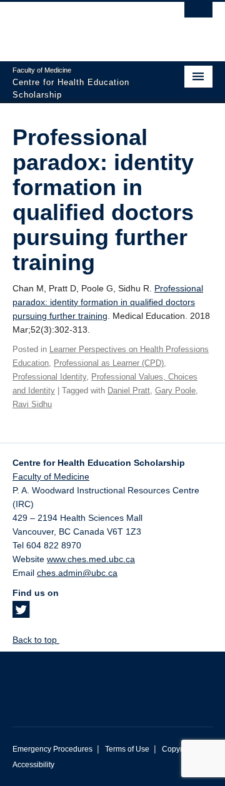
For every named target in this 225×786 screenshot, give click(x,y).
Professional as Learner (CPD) (109, 363)
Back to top (35, 640)
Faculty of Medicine (50, 476)
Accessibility (33, 764)
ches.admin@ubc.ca (77, 573)
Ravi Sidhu (32, 404)
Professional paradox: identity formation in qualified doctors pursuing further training (107, 302)
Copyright (178, 749)
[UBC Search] (198, 15)
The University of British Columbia (82, 25)
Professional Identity (49, 376)
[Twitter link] (20, 613)
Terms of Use (127, 749)
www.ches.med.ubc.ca (91, 559)
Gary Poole (175, 390)
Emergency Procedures (52, 749)
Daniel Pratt (129, 390)
